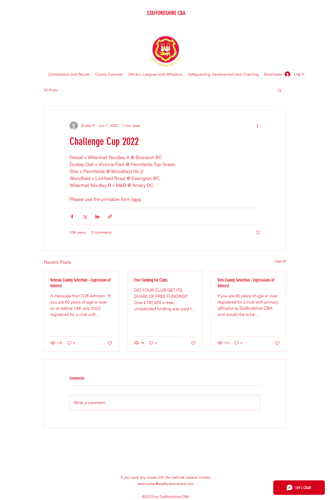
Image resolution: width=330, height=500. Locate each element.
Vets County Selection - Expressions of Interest (246, 283)
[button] (279, 90)
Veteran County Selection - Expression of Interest (80, 283)
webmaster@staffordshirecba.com (165, 483)
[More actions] (257, 125)
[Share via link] (110, 216)
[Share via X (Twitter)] (84, 216)
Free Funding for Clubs (151, 280)
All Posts (51, 90)
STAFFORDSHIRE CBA (166, 13)
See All (280, 261)
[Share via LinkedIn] (97, 216)
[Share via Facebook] (72, 216)
